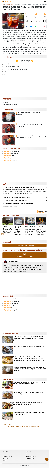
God (12, 155)
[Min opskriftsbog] (18, 1)
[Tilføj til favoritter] (26, 21)
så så (12, 158)
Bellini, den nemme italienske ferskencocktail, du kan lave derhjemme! (41, 230)
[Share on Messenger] (31, 26)
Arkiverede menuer (7, 456)
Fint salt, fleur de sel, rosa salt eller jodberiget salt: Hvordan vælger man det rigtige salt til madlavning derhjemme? (29, 368)
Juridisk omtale (30, 458)
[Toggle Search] (36, 1)
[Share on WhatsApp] (35, 26)
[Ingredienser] (2, 234)
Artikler (5, 460)
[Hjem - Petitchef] (3, 4)
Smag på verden (10, 426)
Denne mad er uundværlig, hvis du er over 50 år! (28, 347)
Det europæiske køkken (22, 426)
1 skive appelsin (8, 72)
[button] (4, 21)
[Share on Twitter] (40, 26)
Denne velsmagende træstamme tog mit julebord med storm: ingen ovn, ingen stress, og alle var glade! (29, 338)
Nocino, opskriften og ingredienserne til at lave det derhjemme (7, 229)
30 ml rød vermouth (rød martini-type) (15, 69)
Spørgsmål (5, 458)
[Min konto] (27, 1)
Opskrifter (5, 451)
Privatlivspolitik (30, 454)
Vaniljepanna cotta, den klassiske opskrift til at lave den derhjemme (18, 230)
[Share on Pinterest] (45, 26)
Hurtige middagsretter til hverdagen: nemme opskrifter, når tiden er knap (27, 403)
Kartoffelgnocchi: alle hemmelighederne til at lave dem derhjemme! (30, 230)
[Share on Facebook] (26, 26)
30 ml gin (6, 64)
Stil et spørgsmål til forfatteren (25, 245)
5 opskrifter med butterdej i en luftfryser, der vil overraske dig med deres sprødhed (28, 393)
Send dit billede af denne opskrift (24, 256)
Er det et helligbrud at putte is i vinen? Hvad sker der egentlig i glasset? (28, 413)
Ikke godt (14, 160)
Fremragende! (15, 151)
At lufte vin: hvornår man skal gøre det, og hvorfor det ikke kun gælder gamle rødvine (29, 382)
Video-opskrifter (7, 454)
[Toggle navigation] (45, 2)
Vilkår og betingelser (31, 456)
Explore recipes (7, 424)
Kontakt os (28, 451)
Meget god (14, 153)
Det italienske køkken (34, 426)
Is (4, 74)
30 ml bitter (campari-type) (12, 66)
